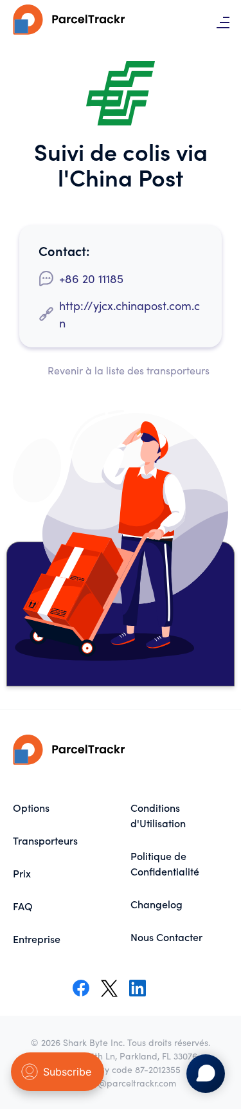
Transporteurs (45, 840)
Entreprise (36, 938)
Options (31, 807)
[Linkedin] (137, 988)
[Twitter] (109, 988)
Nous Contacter (166, 937)
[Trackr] (71, 22)
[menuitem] (62, 807)
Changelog (156, 904)
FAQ (23, 906)
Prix (22, 873)
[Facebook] (81, 988)
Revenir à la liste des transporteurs (129, 370)
